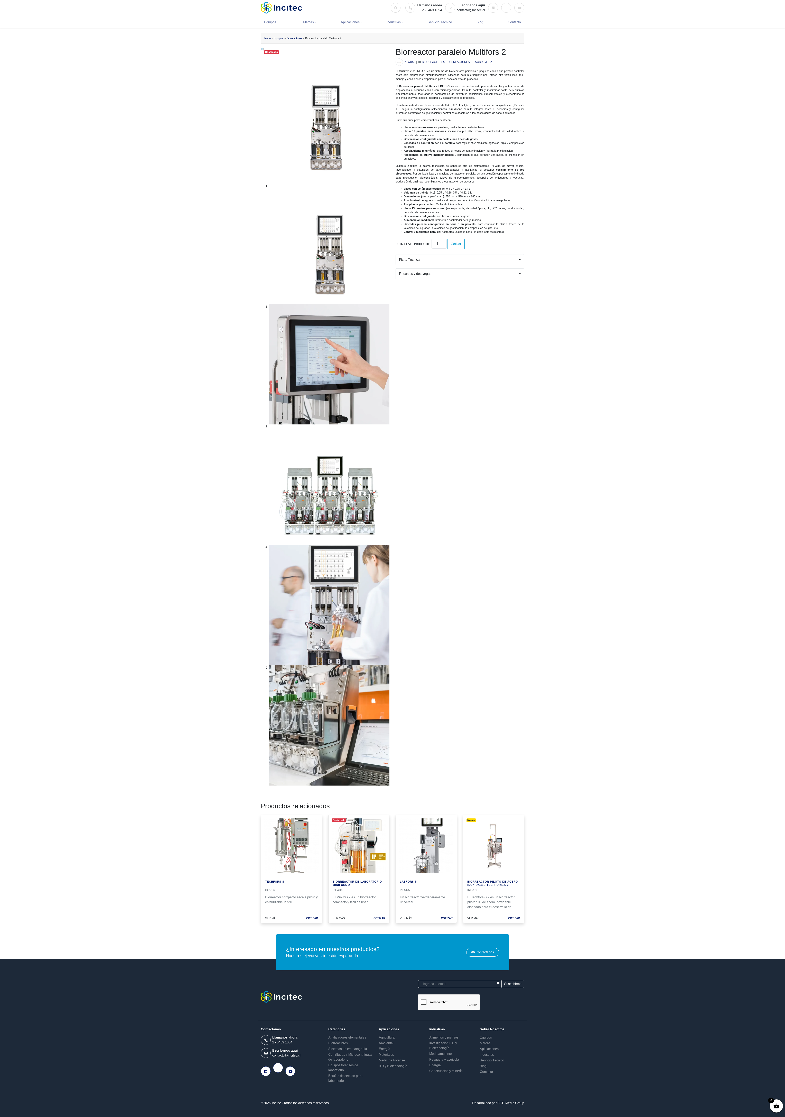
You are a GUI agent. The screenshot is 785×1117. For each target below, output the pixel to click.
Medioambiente (440, 1053)
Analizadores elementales (347, 1037)
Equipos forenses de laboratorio (343, 1067)
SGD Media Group (510, 1103)
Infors (409, 62)
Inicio (267, 38)
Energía (384, 1049)
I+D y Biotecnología (393, 1066)
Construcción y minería (446, 1071)
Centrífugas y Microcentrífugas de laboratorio (350, 1057)
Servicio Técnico (440, 22)
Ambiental (386, 1043)
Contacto (514, 22)
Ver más (271, 918)
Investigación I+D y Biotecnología (443, 1045)
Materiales (386, 1054)
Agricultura (387, 1037)
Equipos (270, 22)
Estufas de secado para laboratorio (345, 1078)
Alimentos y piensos (444, 1037)
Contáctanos (484, 952)
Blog (480, 22)
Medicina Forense (392, 1060)
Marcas (308, 22)
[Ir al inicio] (281, 8)
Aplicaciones (350, 22)
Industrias (394, 22)
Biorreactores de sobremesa (469, 62)
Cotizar (456, 244)
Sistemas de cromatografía (347, 1049)
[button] (263, 49)
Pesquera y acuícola (444, 1059)
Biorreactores (294, 38)
